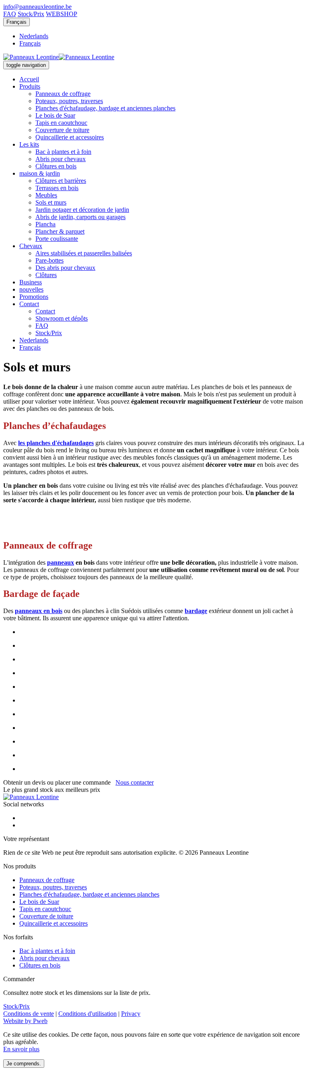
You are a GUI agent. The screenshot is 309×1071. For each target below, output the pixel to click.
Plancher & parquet (59, 231)
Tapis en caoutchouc (61, 122)
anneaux (62, 562)
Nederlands (33, 36)
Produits (29, 86)
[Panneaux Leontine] (58, 57)
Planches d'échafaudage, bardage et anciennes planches (105, 108)
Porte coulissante (56, 238)
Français (16, 22)
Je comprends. (23, 1064)
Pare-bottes (49, 260)
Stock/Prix (31, 13)
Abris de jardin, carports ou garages (80, 216)
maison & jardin (39, 173)
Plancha (45, 224)
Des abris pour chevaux (65, 267)
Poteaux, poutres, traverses (69, 100)
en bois (52, 610)
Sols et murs (50, 202)
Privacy (130, 1013)
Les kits (29, 144)
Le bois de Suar (55, 115)
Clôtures (46, 274)
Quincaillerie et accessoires (69, 137)
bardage (196, 610)
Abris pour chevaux (60, 158)
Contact (29, 303)
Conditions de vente (28, 1013)
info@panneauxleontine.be (37, 6)
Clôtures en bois (55, 166)
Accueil (29, 79)
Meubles (46, 195)
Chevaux (30, 245)
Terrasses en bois (56, 187)
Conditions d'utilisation (87, 1013)
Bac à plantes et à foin (63, 151)
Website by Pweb (25, 1020)
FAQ (9, 13)
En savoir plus (21, 1049)
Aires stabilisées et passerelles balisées (83, 253)
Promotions (33, 296)
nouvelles (31, 289)
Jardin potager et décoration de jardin (82, 209)
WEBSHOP (61, 13)
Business (30, 282)
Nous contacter (134, 782)
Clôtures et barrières (60, 180)
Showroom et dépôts (61, 318)
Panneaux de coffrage (63, 93)
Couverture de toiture (62, 129)
